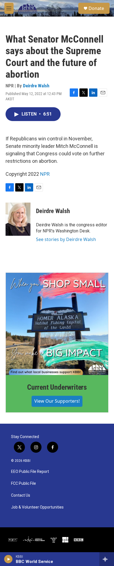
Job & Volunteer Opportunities (37, 507)
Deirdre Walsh (36, 85)
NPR (45, 174)
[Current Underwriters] (57, 324)
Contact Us (20, 495)
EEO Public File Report (30, 472)
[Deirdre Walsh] (18, 219)
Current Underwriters (57, 387)
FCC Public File (23, 483)
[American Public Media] (34, 540)
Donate (96, 8)
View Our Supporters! (57, 401)
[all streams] (106, 559)
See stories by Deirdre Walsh (66, 239)
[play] (8, 559)
